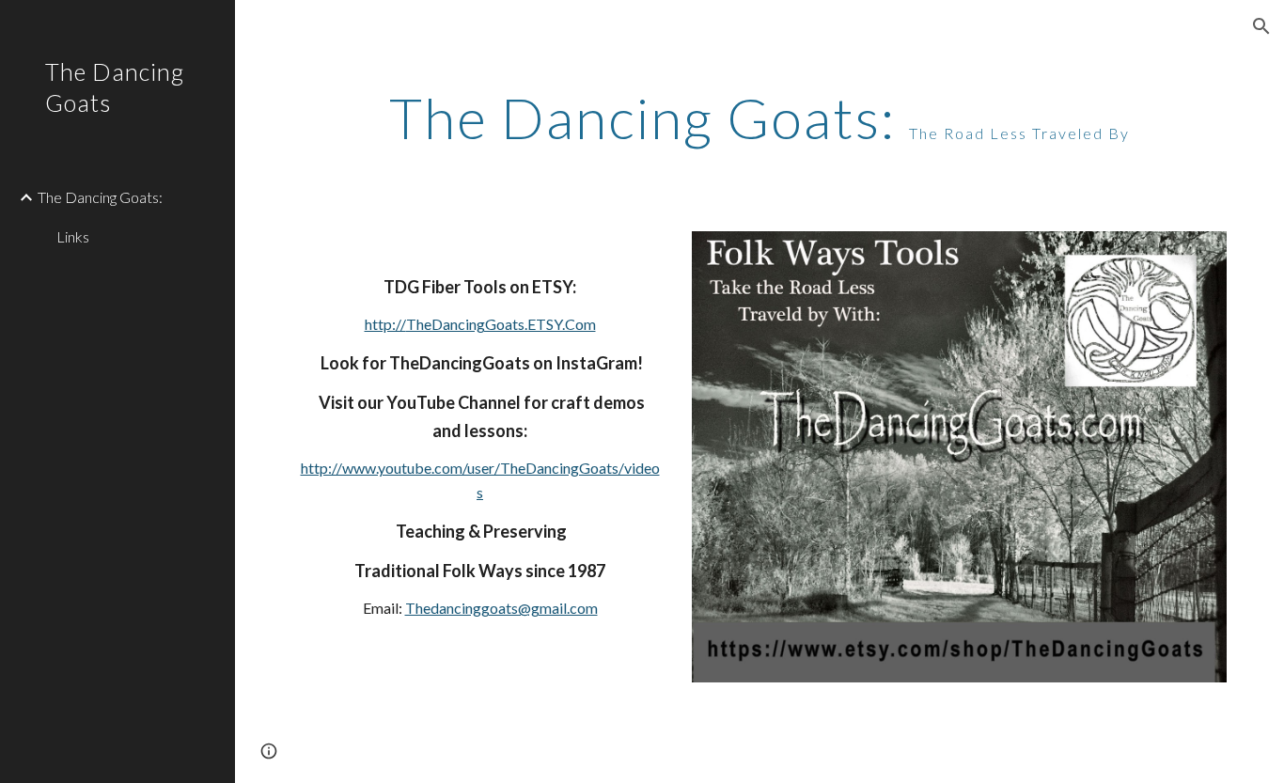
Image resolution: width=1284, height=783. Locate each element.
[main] (760, 117)
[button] (1261, 26)
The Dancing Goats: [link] (100, 197)
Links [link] (72, 236)
